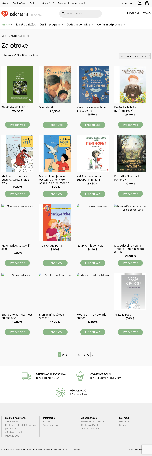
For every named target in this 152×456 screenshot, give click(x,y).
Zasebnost (76, 449)
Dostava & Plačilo (90, 425)
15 (79, 354)
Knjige (5, 24)
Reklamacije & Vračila (92, 421)
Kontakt (47, 421)
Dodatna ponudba (78, 24)
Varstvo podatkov (90, 428)
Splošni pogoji (50, 425)
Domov (5, 35)
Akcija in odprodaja (109, 24)
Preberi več (17, 124)
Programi (133, 13)
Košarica (123, 425)
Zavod (146, 13)
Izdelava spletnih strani (140, 449)
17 (88, 354)
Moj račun (124, 421)
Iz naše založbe (26, 24)
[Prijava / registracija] (140, 4)
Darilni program (50, 24)
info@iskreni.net (78, 394)
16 (84, 354)
